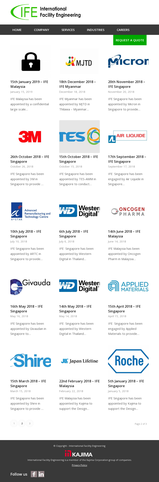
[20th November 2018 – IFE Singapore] (128, 61)
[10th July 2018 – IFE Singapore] (30, 211)
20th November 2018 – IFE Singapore (126, 84)
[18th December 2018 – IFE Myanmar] (79, 61)
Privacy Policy (79, 465)
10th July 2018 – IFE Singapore (25, 234)
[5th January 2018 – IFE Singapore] (128, 361)
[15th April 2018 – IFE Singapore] (128, 286)
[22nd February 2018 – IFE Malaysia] (79, 361)
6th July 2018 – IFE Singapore (73, 234)
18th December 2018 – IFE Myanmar (77, 84)
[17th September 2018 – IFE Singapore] (128, 136)
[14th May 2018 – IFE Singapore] (79, 286)
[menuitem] (17, 29)
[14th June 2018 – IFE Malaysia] (128, 211)
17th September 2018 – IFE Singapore (127, 159)
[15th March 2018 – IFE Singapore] (30, 361)
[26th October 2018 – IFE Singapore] (30, 136)
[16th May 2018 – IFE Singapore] (30, 286)
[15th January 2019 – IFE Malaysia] (30, 61)
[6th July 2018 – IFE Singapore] (79, 211)
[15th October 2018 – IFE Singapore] (79, 136)
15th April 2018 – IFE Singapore (124, 308)
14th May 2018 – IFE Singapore (75, 308)
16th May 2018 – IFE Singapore (26, 308)
